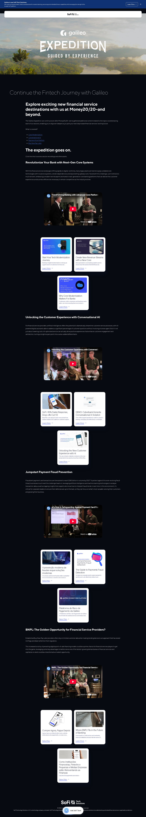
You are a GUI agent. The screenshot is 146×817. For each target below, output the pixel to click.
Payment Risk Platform (36, 140)
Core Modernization (35, 135)
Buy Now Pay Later (35, 143)
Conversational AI (34, 138)
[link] (56, 254)
